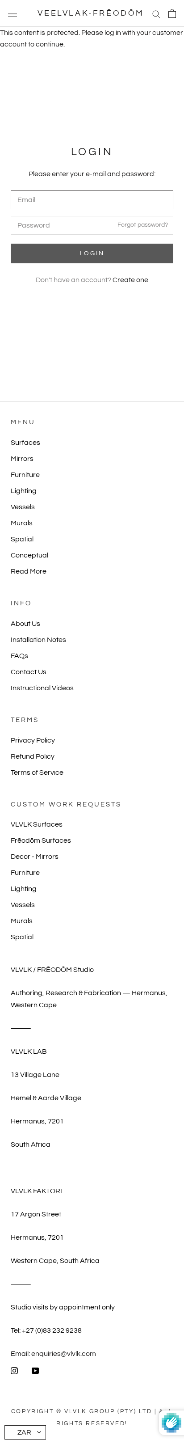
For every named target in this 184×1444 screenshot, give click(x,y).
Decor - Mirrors (35, 856)
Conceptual (29, 555)
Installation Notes (38, 639)
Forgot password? (142, 225)
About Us (25, 623)
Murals (22, 523)
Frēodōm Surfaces (41, 840)
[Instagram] (14, 1370)
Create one (130, 279)
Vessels (23, 507)
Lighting (24, 490)
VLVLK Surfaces (37, 824)
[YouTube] (35, 1370)
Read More (28, 571)
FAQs (19, 655)
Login (92, 253)
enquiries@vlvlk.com (63, 1353)
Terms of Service (37, 772)
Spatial (22, 539)
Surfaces (25, 442)
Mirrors (22, 458)
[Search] (156, 13)
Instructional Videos (42, 688)
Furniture (25, 474)
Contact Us (28, 672)
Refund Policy (32, 756)
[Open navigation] (12, 13)
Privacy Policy (33, 740)
